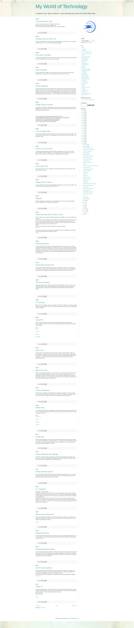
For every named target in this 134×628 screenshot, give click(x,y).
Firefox (37, 597)
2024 (83, 113)
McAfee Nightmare (42, 86)
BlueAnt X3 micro (41, 370)
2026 (83, 110)
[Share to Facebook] (45, 32)
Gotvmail (37, 331)
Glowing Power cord (42, 533)
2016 (83, 127)
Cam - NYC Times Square (87, 53)
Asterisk (37, 329)
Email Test (84, 61)
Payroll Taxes (84, 83)
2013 (83, 131)
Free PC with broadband (44, 568)
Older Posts (74, 605)
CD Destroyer (40, 302)
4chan (83, 47)
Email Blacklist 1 (85, 60)
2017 (83, 125)
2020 (83, 120)
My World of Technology (62, 6)
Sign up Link (38, 575)
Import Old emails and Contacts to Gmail (49, 214)
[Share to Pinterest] (46, 32)
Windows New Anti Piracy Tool (46, 39)
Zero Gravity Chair (42, 166)
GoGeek (83, 67)
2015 (83, 128)
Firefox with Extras (39, 594)
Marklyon (37, 227)
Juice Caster (38, 416)
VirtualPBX (38, 336)
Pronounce (84, 84)
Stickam (37, 419)
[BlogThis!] (42, 32)
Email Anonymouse (85, 57)
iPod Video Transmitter (43, 55)
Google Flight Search (86, 70)
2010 (83, 136)
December (85, 144)
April (84, 207)
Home (56, 605)
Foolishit (83, 66)
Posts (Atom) (43, 607)
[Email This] (41, 32)
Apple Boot (84, 50)
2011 (83, 135)
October (84, 197)
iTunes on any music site (44, 149)
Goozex (37, 522)
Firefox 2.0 (39, 587)
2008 (83, 140)
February (85, 210)
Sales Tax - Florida (85, 87)
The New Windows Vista (44, 21)
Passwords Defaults (86, 78)
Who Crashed (84, 94)
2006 (83, 143)
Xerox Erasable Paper (43, 131)
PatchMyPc (84, 80)
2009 (83, 138)
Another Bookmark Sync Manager (47, 454)
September (85, 198)
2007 (83, 141)
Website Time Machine (86, 93)
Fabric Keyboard (41, 70)
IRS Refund (84, 73)
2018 (83, 123)
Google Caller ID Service (44, 182)
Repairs (83, 86)
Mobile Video (40, 408)
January (84, 211)
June (84, 203)
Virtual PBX (39, 320)
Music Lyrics (40, 350)
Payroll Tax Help (85, 81)
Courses (83, 54)
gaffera (69, 618)
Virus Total (84, 91)
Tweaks (83, 88)
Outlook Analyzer (85, 77)
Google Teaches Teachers (44, 105)
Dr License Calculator (86, 56)
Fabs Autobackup (85, 64)
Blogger (77, 618)
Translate (90, 42)
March (84, 208)
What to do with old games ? (45, 514)
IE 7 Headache (41, 489)
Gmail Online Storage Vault (45, 265)
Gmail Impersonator (42, 244)
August (84, 200)
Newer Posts (38, 605)
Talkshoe (37, 422)
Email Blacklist (85, 59)
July (84, 202)
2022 (83, 117)
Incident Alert (40, 437)
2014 (83, 130)
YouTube (37, 424)
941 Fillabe (84, 49)
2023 (83, 115)
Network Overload (85, 76)
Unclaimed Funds (85, 90)
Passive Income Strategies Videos (88, 99)
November (85, 146)
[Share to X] (43, 32)
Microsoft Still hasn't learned (45, 549)
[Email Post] (39, 32)
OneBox (37, 334)
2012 (83, 133)
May (84, 205)
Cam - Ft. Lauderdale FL (86, 51)
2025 (83, 112)
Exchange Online (85, 63)
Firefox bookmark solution (44, 472)
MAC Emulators (85, 74)
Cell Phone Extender (43, 282)
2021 (83, 118)
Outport (37, 232)
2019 (83, 122)
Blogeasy (39, 198)
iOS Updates (84, 71)
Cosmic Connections (43, 390)
